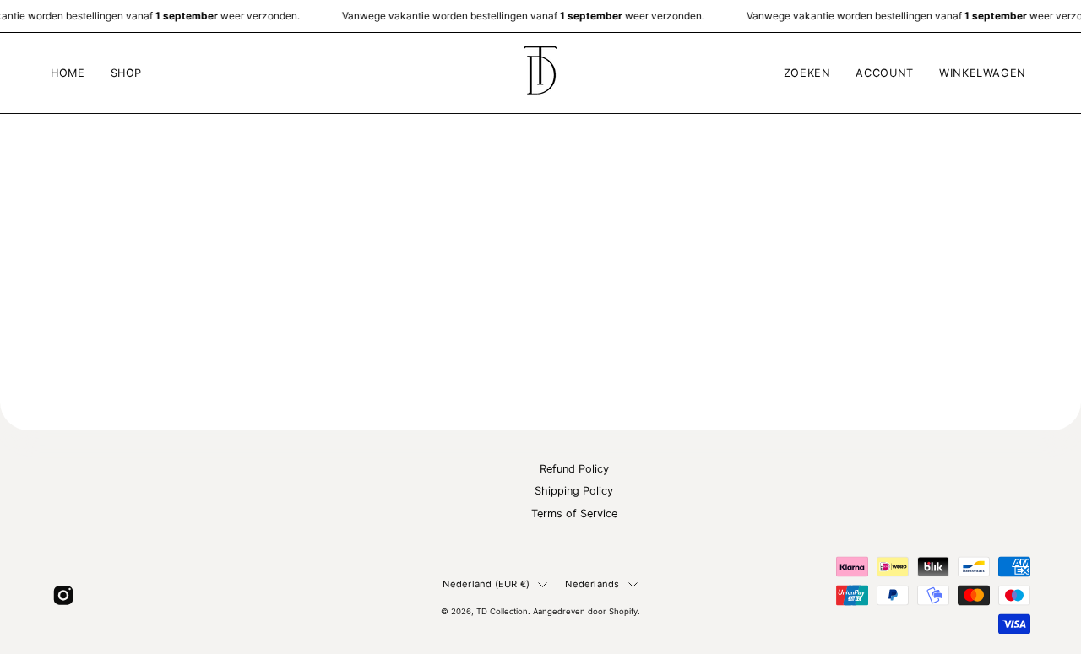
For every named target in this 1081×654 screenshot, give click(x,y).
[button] (126, 73)
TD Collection (502, 611)
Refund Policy (574, 468)
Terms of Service (574, 513)
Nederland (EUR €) (486, 584)
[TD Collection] (540, 73)
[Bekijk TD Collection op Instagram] (63, 595)
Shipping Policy (574, 491)
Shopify (623, 611)
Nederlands (592, 584)
